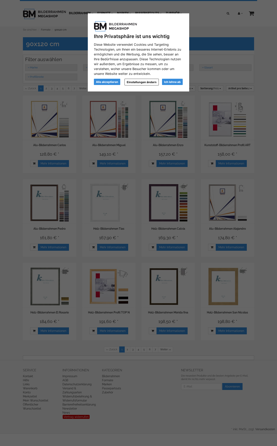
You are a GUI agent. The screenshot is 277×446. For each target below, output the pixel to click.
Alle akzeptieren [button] (107, 82)
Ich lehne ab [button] (172, 82)
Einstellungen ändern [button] (142, 82)
